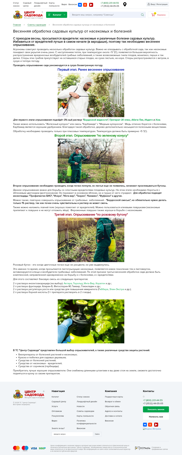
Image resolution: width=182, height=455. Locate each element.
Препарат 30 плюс (119, 119)
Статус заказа (83, 397)
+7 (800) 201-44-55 (110, 3)
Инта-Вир (89, 283)
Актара (68, 283)
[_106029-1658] (91, 239)
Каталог (55, 397)
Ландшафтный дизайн (87, 401)
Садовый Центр (59, 401)
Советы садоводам (85, 411)
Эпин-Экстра (116, 289)
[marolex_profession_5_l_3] (91, 321)
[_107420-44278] (91, 94)
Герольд (78, 283)
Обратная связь (112, 406)
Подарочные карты (114, 397)
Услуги (55, 406)
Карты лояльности (85, 416)
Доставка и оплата (113, 416)
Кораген (100, 283)
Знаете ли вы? (58, 428)
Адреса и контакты (113, 411)
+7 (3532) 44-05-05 (110, 6)
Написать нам (156, 416)
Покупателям (58, 416)
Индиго (148, 119)
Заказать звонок (155, 409)
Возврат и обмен (113, 401)
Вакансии (72, 4)
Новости (80, 406)
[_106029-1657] (91, 160)
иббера (104, 289)
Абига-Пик (137, 119)
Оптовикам (57, 411)
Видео (64, 4)
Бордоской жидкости (95, 119)
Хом (157, 119)
